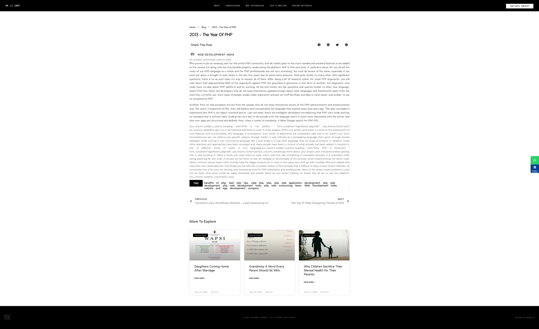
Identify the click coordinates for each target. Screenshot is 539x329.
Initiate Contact (519, 6)
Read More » (199, 278)
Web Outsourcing (255, 5)
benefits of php (215, 182)
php (269, 182)
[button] (319, 45)
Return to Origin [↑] (525, 317)
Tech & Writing (278, 5)
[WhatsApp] (535, 160)
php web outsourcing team (282, 185)
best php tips (238, 182)
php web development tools (242, 185)
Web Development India (216, 54)
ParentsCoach (233, 5)
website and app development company (231, 188)
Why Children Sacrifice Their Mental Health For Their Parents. (323, 270)
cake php (257, 182)
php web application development (297, 182)
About (217, 5)
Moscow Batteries (302, 5)
